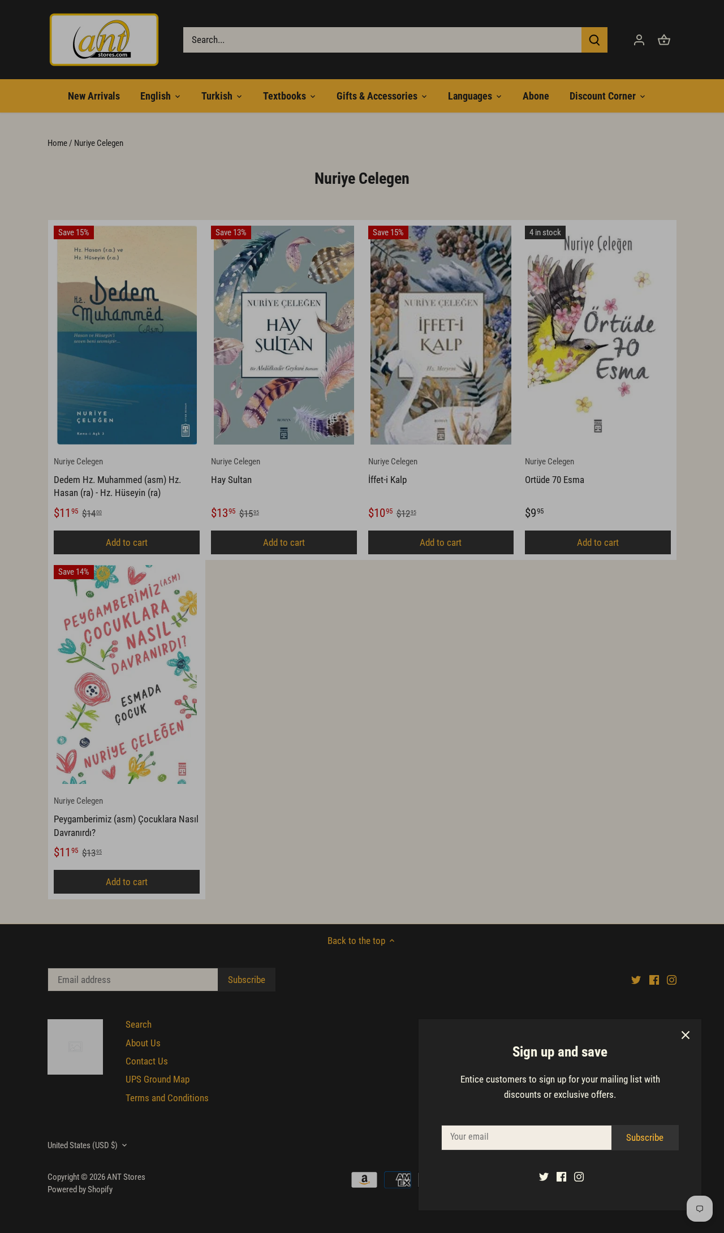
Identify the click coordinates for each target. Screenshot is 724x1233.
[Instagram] (579, 1176)
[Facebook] (561, 1176)
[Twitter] (544, 1176)
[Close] (685, 1035)
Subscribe (644, 1137)
